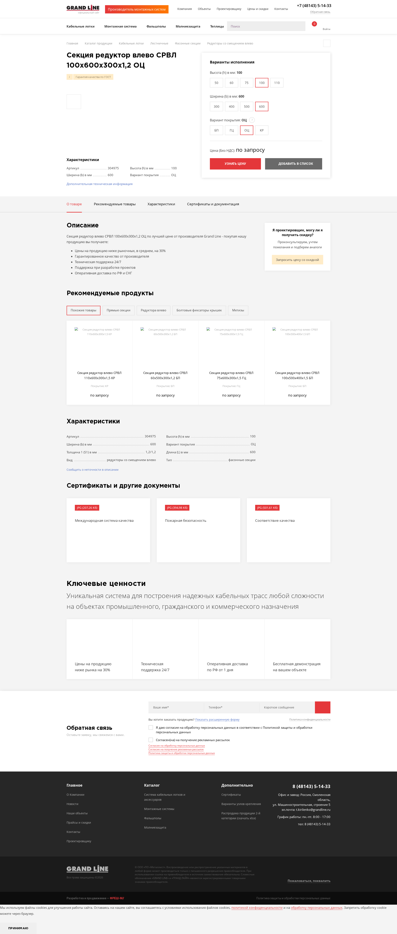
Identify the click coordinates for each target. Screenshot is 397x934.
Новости (72, 804)
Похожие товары (83, 310)
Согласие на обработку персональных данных (176, 745)
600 (262, 106)
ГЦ (232, 130)
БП (216, 130)
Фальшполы (156, 26)
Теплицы (217, 26)
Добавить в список (296, 163)
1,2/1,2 (151, 452)
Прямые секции (118, 310)
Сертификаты (231, 795)
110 (277, 83)
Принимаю (18, 928)
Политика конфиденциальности (309, 719)
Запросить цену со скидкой (297, 260)
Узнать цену (235, 163)
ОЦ (246, 130)
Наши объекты (77, 813)
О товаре (74, 204)
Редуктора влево (153, 310)
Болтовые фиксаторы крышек (199, 310)
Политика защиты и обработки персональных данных (181, 753)
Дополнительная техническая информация (100, 184)
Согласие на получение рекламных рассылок (176, 749)
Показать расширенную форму (217, 719)
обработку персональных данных (316, 907)
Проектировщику (229, 9)
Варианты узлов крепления (241, 804)
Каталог (152, 785)
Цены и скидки (257, 9)
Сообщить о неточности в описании (92, 470)
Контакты (281, 9)
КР (262, 130)
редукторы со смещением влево (131, 460)
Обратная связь (320, 12)
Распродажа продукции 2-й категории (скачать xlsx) (240, 815)
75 (247, 83)
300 (216, 106)
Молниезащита (188, 26)
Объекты (204, 9)
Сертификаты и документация (213, 204)
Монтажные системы (159, 809)
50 (216, 83)
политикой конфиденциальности (257, 907)
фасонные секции (242, 460)
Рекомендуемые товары (115, 204)
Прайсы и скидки (79, 822)
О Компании (75, 795)
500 (247, 106)
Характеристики (161, 204)
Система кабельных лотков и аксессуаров (164, 797)
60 (231, 83)
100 (262, 83)
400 (231, 106)
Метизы (238, 310)
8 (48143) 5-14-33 (311, 786)
